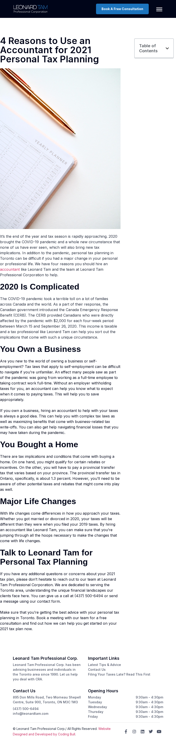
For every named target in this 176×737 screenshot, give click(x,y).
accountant (10, 269)
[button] (167, 48)
